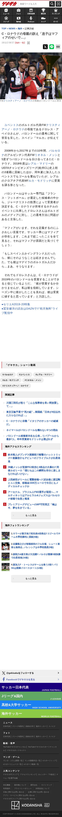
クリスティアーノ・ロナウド (17, 101)
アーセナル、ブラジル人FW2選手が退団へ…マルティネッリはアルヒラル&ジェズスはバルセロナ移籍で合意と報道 (34, 495)
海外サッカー (41, 726)
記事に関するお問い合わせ (38, 792)
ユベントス (11, 125)
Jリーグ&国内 (17, 726)
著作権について (20, 785)
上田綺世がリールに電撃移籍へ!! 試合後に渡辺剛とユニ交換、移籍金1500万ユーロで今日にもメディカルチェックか (34, 483)
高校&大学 (29, 726)
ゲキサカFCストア (10, 774)
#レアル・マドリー (44, 374)
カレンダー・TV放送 (46, 774)
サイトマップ (46, 785)
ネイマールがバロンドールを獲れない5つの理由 (32, 430)
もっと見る (31, 515)
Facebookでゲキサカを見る (20, 679)
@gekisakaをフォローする (20, 673)
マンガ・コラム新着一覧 (12, 760)
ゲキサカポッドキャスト (16, 750)
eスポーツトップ (49, 760)
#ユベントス (24, 374)
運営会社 (33, 785)
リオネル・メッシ (46, 155)
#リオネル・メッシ (33, 380)
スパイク (51, 726)
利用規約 (6, 788)
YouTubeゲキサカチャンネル (14, 747)
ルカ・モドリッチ (40, 180)
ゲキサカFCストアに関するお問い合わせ (19, 799)
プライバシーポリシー (23, 788)
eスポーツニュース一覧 (12, 764)
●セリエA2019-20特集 (16, 304)
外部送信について (43, 788)
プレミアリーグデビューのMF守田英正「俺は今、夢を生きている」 (32, 506)
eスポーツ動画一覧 (31, 764)
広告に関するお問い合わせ (13, 792)
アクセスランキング (28, 774)
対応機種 (6, 785)
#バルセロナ (8, 374)
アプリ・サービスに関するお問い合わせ (19, 795)
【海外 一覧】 (20, 43)
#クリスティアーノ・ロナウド (15, 386)
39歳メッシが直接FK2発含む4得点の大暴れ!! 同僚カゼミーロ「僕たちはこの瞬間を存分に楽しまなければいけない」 (34, 470)
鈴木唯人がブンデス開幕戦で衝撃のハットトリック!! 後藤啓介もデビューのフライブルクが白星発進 (34, 458)
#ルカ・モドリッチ (11, 380)
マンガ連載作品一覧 (32, 760)
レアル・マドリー (39, 163)
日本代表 (6, 726)
